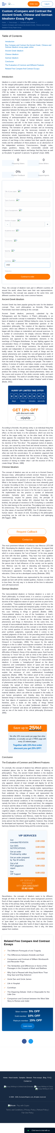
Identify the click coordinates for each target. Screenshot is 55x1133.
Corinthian (11, 988)
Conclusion (9, 62)
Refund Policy (42, 1110)
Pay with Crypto (23, 1106)
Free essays (37, 1078)
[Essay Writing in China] (43, 1087)
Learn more (27, 1026)
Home (5, 1078)
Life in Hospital (13, 983)
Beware (29, 1078)
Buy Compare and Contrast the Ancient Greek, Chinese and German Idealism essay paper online (28, 46)
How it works (13, 1078)
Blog (44, 1078)
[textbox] (27, 204)
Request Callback (27, 531)
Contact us (27, 540)
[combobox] (27, 206)
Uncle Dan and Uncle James (19, 979)
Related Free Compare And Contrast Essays (22, 69)
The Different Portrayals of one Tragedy (24, 951)
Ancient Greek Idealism (14, 51)
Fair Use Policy (28, 1113)
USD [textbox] (8, 265)
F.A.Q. (49, 1078)
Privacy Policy (30, 1110)
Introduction (9, 42)
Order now (34, 4)
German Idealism (11, 58)
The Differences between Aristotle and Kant (25, 955)
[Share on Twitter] (30, 1041)
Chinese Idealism (12, 54)
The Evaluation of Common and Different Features (24, 65)
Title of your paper (11, 191)
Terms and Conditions (14, 1110)
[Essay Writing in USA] (44, 1089)
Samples (22, 1078)
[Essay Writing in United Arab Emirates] (19, 1087)
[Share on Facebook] (24, 1041)
